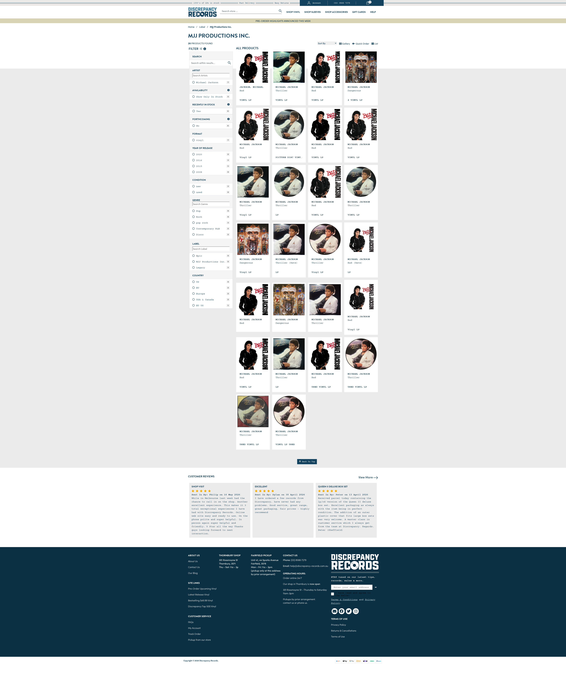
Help (373, 12)
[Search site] (279, 11)
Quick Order (362, 43)
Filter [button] (194, 49)
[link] (211, 82)
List (376, 43)
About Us (193, 561)
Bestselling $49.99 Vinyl (200, 600)
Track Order (194, 633)
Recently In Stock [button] (203, 104)
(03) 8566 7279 (341, 3)
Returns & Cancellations (343, 630)
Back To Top (308, 461)
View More (366, 477)
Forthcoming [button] (201, 119)
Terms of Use (338, 636)
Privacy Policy (338, 624)
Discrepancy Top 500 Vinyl (202, 606)
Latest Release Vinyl (198, 594)
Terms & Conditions (344, 599)
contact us (288, 602)
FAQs (191, 622)
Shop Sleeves (312, 12)
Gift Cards (359, 12)
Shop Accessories (336, 12)
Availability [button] (199, 90)
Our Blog (193, 572)
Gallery (346, 43)
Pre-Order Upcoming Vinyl (202, 588)
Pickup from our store (199, 639)
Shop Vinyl (293, 12)
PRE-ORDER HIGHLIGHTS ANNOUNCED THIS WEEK (283, 20)
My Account (194, 627)
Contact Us (194, 567)
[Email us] (335, 611)
